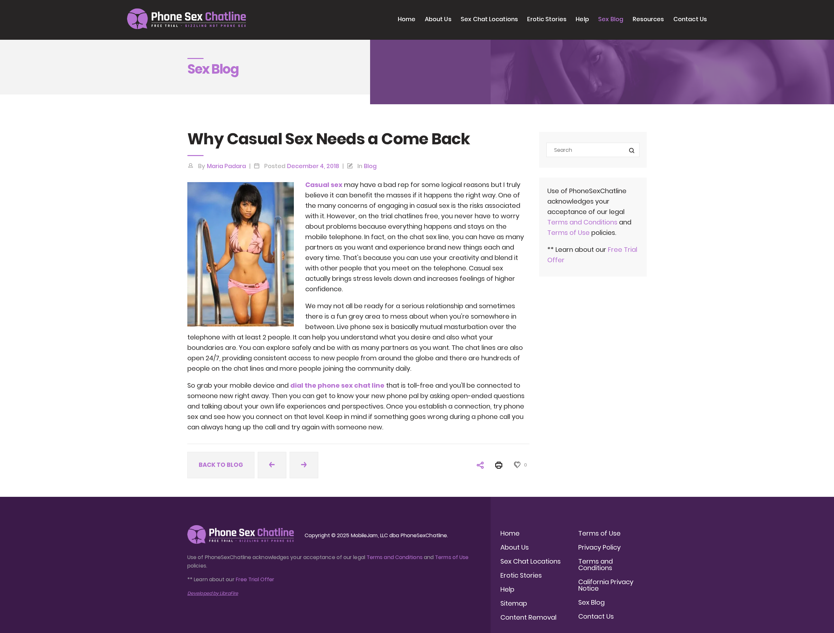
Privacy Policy (599, 547)
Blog (370, 166)
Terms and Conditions (582, 222)
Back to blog (221, 465)
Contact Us (690, 19)
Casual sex (323, 184)
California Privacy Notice (605, 585)
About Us (438, 19)
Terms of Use (569, 232)
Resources (648, 19)
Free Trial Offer (255, 579)
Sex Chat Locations (489, 19)
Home (406, 19)
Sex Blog (610, 19)
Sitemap (513, 603)
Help (582, 19)
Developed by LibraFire (212, 593)
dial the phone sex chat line (337, 385)
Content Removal (528, 617)
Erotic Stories (546, 19)
